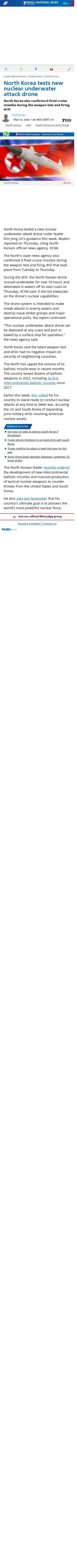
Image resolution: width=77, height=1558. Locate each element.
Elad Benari (19, 115)
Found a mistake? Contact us (37, 523)
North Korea (13, 125)
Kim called (39, 395)
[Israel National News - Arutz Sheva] (40, 3)
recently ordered (57, 467)
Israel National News (15, 76)
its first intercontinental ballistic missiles (31, 380)
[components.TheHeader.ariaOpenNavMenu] (12, 3)
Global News (35, 76)
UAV (28, 125)
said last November (31, 498)
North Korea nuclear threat (52, 125)
